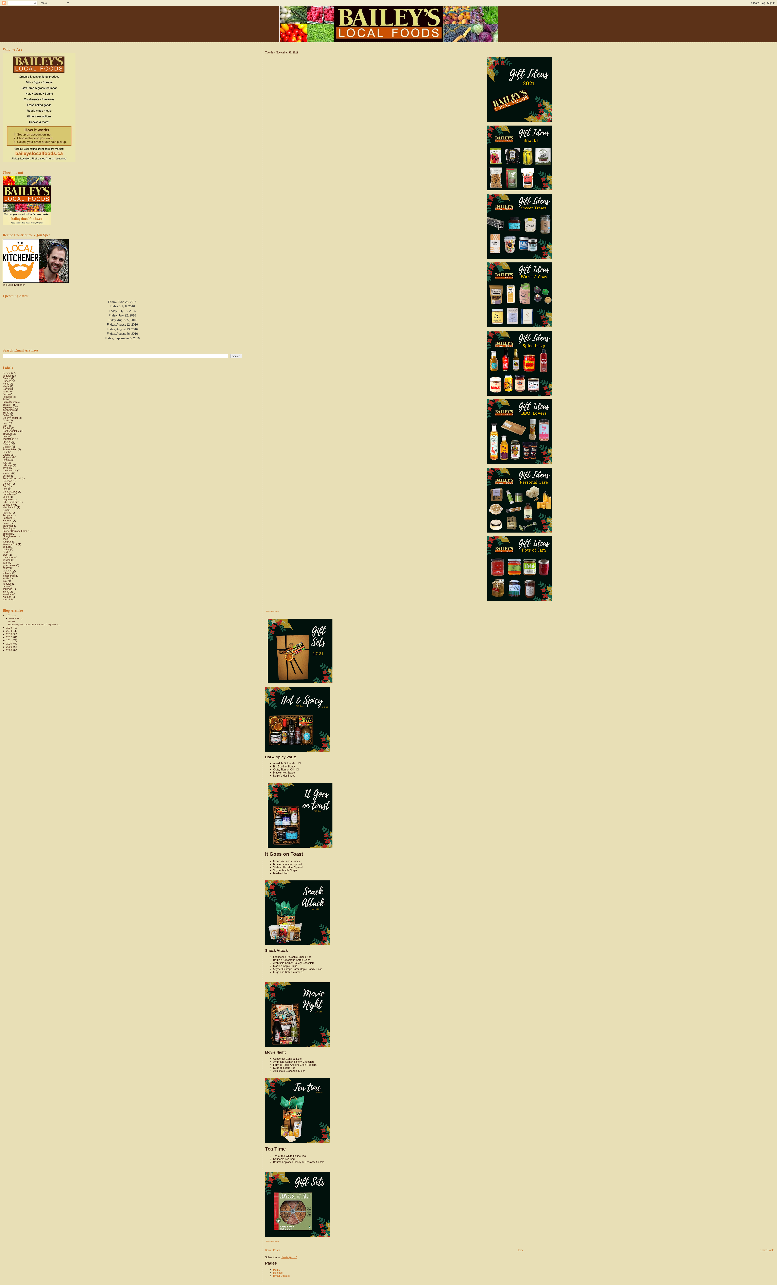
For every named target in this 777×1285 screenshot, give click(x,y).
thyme (6, 591)
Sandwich (8, 525)
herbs (6, 391)
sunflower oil (10, 470)
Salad (6, 523)
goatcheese (9, 565)
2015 (9, 627)
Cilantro (7, 444)
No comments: (273, 611)
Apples (6, 441)
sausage (7, 589)
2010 (9, 643)
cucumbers (9, 557)
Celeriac (7, 481)
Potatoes (7, 396)
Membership (9, 507)
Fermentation (10, 449)
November (14, 618)
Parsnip (7, 512)
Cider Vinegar (10, 418)
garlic (6, 562)
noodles (7, 583)
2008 (9, 650)
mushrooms (9, 410)
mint (5, 581)
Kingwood (8, 457)
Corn (5, 486)
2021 (9, 615)
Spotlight (7, 433)
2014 (9, 631)
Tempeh (7, 541)
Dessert (7, 446)
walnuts (7, 597)
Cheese (7, 381)
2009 (9, 647)
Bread (6, 412)
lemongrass (9, 575)
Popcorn (7, 518)
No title (11, 621)
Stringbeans (9, 536)
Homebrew (9, 494)
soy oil (6, 468)
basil (5, 552)
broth (5, 554)
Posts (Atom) (289, 1257)
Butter (6, 415)
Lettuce (7, 460)
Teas (5, 539)
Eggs (5, 423)
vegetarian (8, 439)
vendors (7, 473)
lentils (6, 578)
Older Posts (767, 1250)
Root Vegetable (11, 431)
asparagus (8, 407)
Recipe (7, 373)
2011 (9, 640)
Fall (5, 399)
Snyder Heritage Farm (15, 531)
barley (6, 549)
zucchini (7, 599)
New (5, 510)
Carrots (7, 389)
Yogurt (6, 547)
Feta (5, 489)
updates (7, 375)
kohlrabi (7, 573)
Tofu (5, 462)
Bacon (6, 394)
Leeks (6, 496)
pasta (6, 586)
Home (520, 1250)
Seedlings (8, 528)
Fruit (5, 452)
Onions (7, 378)
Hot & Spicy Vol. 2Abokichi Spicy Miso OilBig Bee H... (34, 624)
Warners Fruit (10, 544)
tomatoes (8, 594)
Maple (6, 386)
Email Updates (281, 1275)
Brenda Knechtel (12, 478)
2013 (9, 634)
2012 (9, 637)
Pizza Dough (10, 402)
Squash (7, 404)
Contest (7, 483)
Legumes (8, 499)
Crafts (6, 420)
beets (6, 436)
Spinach (7, 533)
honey (6, 568)
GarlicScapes (10, 491)
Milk (5, 425)
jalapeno (7, 570)
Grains (6, 454)
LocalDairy (9, 504)
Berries (7, 475)
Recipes (278, 1272)
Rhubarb (7, 520)
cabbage (7, 465)
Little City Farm (11, 502)
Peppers (7, 515)
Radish (7, 428)
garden (7, 560)
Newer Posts (272, 1250)
